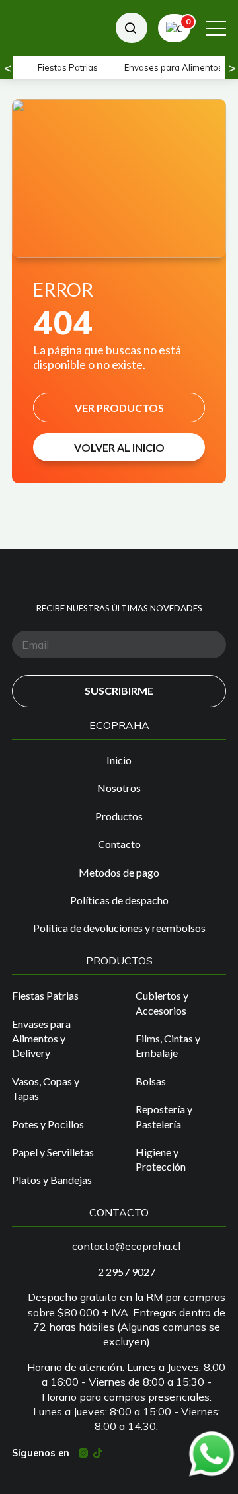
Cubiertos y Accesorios (162, 1002)
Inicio (119, 760)
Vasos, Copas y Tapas (45, 1088)
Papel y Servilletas (53, 1152)
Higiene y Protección (161, 1159)
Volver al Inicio (119, 447)
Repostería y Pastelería (164, 1116)
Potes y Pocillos (48, 1124)
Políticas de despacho (119, 900)
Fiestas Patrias (68, 67)
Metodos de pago (119, 872)
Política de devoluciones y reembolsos (119, 928)
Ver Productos (119, 407)
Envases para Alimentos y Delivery (41, 1038)
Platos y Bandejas (52, 1179)
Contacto (119, 844)
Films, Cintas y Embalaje (168, 1045)
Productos (119, 816)
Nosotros (119, 787)
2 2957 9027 (126, 1271)
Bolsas (151, 1081)
